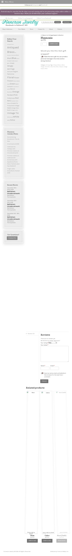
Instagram (36, 5)
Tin (17, 103)
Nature (12, 89)
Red (54, 66)
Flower (16, 78)
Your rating (44, 343)
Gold (8, 84)
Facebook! (44, 5)
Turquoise (10, 105)
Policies (60, 29)
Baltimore (13, 55)
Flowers (10, 81)
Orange (15, 92)
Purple (13, 98)
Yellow (12, 120)
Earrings (48, 65)
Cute (13, 61)
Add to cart (54, 44)
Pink (15, 95)
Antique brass (10, 44)
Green (12, 84)
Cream (9, 61)
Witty (8, 120)
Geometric (47, 66)
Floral (10, 77)
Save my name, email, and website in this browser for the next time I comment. (55, 375)
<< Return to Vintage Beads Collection (52, 35)
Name (42, 366)
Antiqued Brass (57, 65)
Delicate (9, 71)
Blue (14, 58)
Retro (57, 66)
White (46, 68)
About (51, 29)
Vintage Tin (13, 113)
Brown (17, 58)
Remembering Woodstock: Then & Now (13, 139)
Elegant (15, 71)
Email (51, 366)
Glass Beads (17, 81)
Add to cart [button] (32, 540)
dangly (42, 66)
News (31, 29)
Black (63, 65)
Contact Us (41, 29)
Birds (17, 55)
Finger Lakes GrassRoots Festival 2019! (13, 171)
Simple (13, 103)
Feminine (10, 74)
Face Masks (21, 29)
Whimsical (10, 117)
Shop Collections (7, 29)
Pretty (9, 98)
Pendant (10, 95)
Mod (52, 66)
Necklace (9, 92)
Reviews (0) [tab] (30, 333)
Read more (61, 540)
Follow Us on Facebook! (44, 18)
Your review (44, 345)
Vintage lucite (14, 110)
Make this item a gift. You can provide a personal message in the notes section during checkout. (54, 59)
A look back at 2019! (13, 144)
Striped (61, 66)
